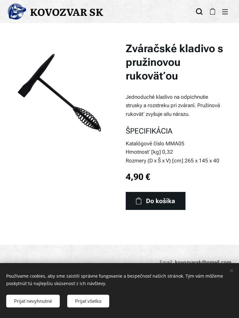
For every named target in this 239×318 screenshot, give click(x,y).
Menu (225, 11)
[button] (199, 11)
